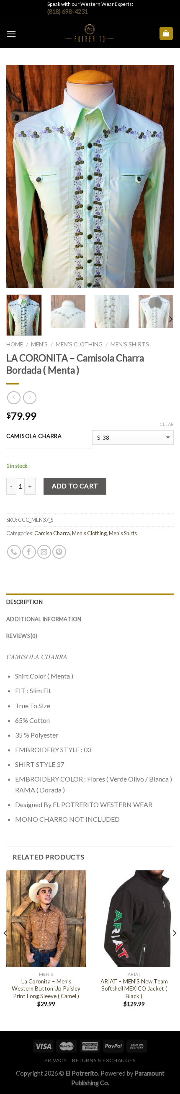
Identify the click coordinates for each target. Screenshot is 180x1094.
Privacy (55, 1060)
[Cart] (166, 34)
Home (14, 344)
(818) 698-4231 (67, 11)
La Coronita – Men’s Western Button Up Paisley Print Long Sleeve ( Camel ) (46, 988)
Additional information (44, 619)
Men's (39, 344)
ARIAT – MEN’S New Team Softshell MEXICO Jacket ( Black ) (134, 988)
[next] (159, 176)
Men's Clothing (79, 344)
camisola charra (34, 436)
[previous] (20, 176)
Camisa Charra (52, 533)
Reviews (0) (21, 635)
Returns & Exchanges (104, 1060)
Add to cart (75, 486)
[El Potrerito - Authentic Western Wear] (89, 33)
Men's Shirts (130, 344)
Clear (166, 424)
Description (24, 602)
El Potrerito (82, 1073)
